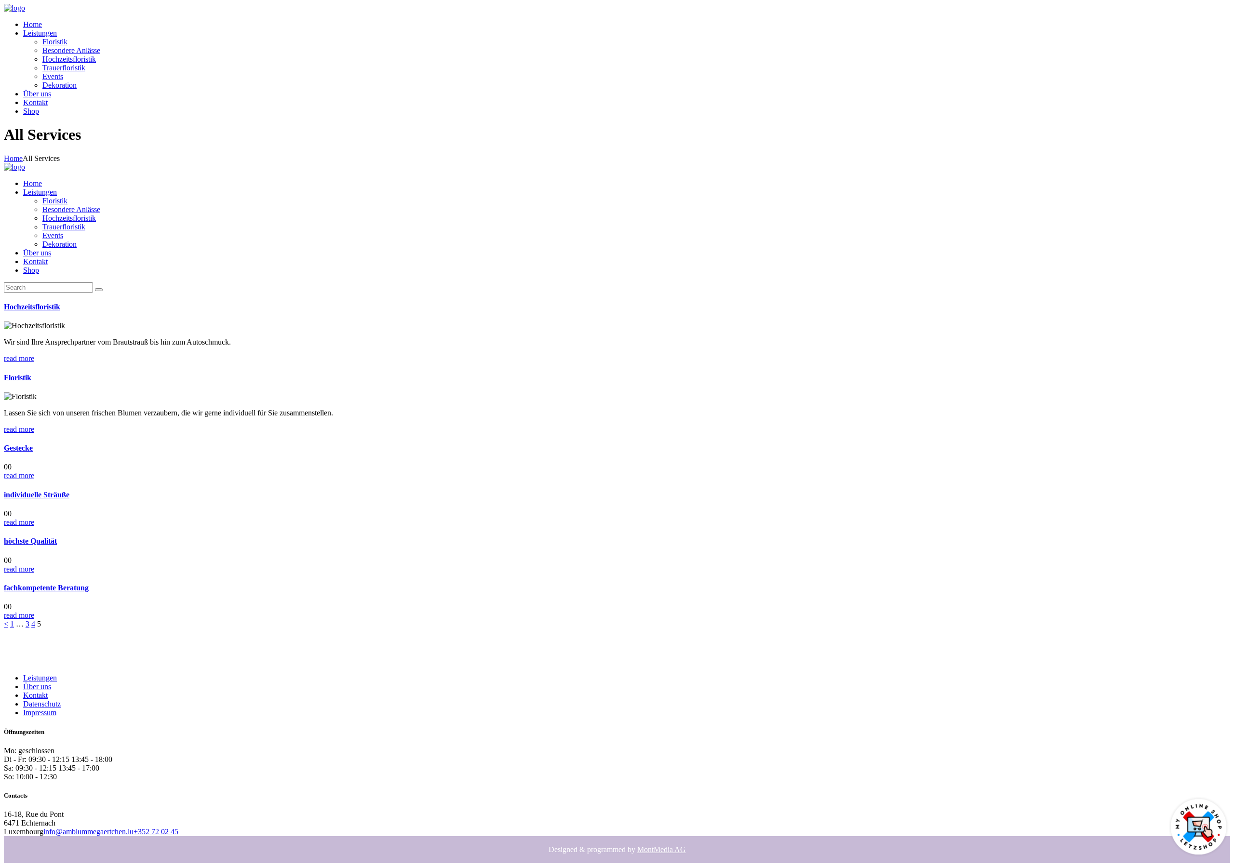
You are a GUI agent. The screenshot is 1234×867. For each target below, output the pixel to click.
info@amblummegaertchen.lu (88, 831)
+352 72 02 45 (156, 831)
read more (19, 358)
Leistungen (40, 678)
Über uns (37, 686)
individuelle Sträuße (36, 495)
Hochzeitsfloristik (32, 307)
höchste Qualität (30, 541)
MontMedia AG (661, 849)
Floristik (17, 377)
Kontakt (35, 695)
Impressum (39, 712)
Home (13, 158)
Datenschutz (42, 704)
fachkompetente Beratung (46, 588)
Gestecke (18, 448)
